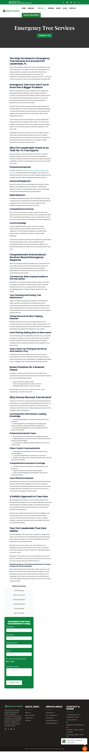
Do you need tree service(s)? (16, 659)
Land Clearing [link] (19, 590)
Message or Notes (12, 666)
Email (8, 651)
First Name (10, 627)
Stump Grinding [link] (19, 599)
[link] (20, 3)
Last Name (10, 635)
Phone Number (11, 643)
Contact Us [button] (44, 35)
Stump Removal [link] (19, 604)
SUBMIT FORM (14, 682)
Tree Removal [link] (19, 608)
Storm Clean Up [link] (19, 595)
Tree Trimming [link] (19, 613)
